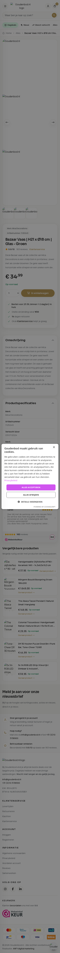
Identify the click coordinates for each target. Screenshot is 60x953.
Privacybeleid (10, 480)
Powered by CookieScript (44, 507)
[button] (30, 501)
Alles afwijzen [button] (31, 494)
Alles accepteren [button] (31, 487)
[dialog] (29, 476)
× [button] (54, 447)
